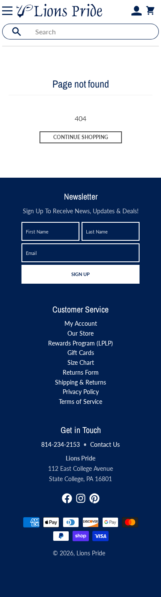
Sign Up (80, 274)
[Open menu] (9, 11)
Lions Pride (90, 553)
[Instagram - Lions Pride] (81, 498)
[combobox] (94, 31)
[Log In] (136, 11)
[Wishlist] (126, 11)
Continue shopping (80, 137)
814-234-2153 (60, 444)
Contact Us (105, 444)
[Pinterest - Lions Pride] (94, 498)
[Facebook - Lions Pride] (67, 498)
